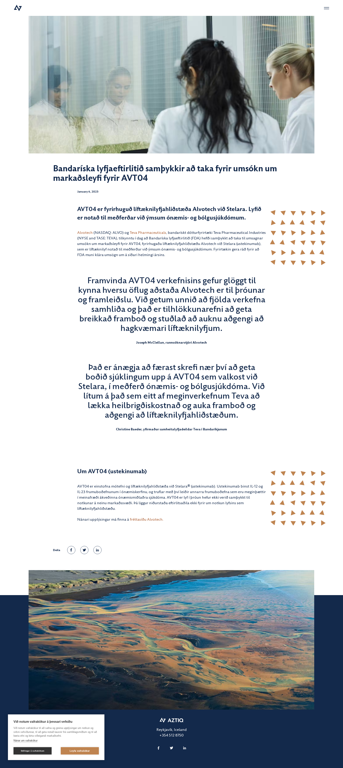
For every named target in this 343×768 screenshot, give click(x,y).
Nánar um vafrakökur (25, 740)
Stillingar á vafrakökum (32, 751)
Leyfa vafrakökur (80, 751)
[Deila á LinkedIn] (97, 550)
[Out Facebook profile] (158, 748)
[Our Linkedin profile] (184, 748)
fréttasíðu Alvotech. (146, 519)
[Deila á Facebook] (71, 550)
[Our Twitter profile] (171, 748)
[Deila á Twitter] (84, 550)
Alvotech (85, 232)
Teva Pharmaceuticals (148, 232)
